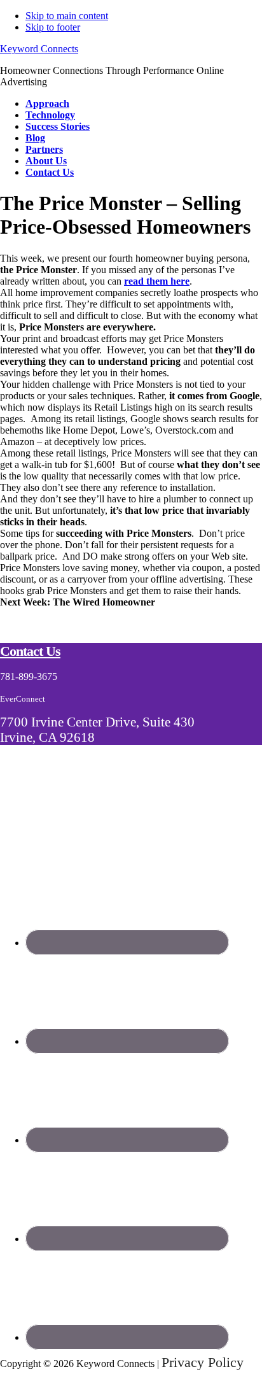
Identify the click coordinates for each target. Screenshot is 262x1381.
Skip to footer (52, 27)
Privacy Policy (203, 1362)
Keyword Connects (39, 48)
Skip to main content (66, 15)
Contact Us (30, 651)
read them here (157, 281)
